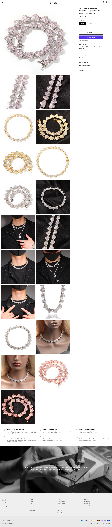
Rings (30, 505)
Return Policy (59, 510)
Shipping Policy (60, 512)
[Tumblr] (106, 523)
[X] (94, 523)
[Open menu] (3, 2)
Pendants (31, 499)
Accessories (32, 510)
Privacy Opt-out (87, 503)
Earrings (31, 508)
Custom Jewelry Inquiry (61, 501)
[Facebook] (91, 523)
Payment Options (60, 505)
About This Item (83, 44)
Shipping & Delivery (84, 62)
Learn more (56, 472)
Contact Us (59, 499)
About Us (86, 499)
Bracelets (31, 501)
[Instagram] (103, 523)
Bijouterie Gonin (7, 523)
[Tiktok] (97, 523)
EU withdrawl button (61, 508)
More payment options (83, 40)
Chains (30, 503)
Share (82, 70)
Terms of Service (87, 505)
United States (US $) (8, 520)
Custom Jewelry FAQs (61, 503)
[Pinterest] (100, 523)
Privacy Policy (87, 501)
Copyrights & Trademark (89, 508)
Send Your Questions (84, 65)
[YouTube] (109, 523)
